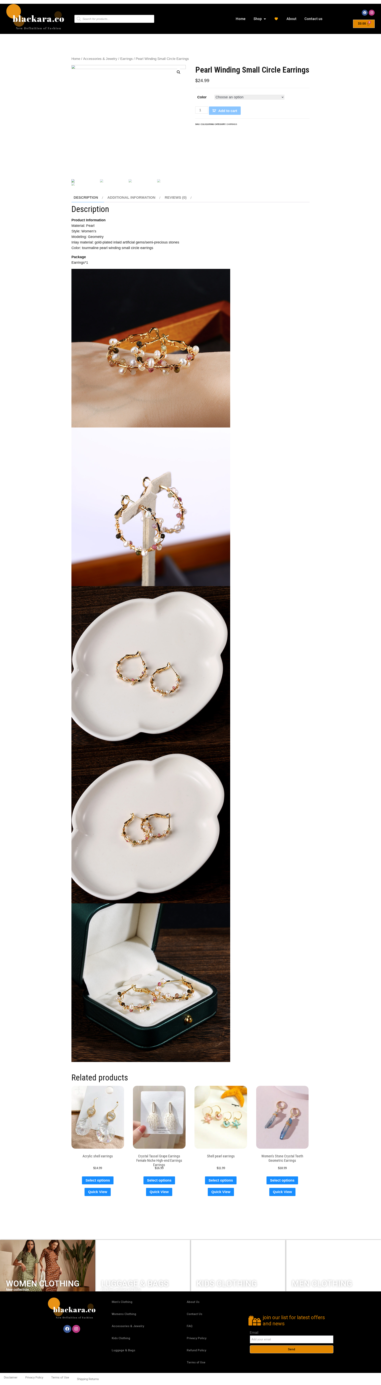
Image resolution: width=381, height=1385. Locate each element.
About (291, 19)
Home (240, 19)
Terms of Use (196, 1362)
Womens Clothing (124, 1314)
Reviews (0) (176, 197)
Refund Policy (196, 1350)
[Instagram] (372, 13)
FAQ (189, 1326)
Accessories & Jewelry (100, 59)
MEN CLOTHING (322, 1283)
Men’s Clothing (122, 1302)
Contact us (313, 19)
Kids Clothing (121, 1338)
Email (254, 1332)
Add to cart (227, 111)
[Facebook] (365, 13)
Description (86, 197)
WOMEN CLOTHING (42, 1283)
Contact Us (194, 1314)
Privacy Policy (196, 1338)
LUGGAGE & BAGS (135, 1283)
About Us (193, 1302)
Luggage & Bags (123, 1350)
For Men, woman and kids (121, 1289)
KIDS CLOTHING (226, 1283)
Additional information (131, 197)
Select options (98, 1180)
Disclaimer (10, 1377)
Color (202, 97)
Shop (257, 19)
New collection (17, 1289)
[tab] (87, 197)
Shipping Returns (88, 1379)
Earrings (126, 59)
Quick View (97, 1192)
